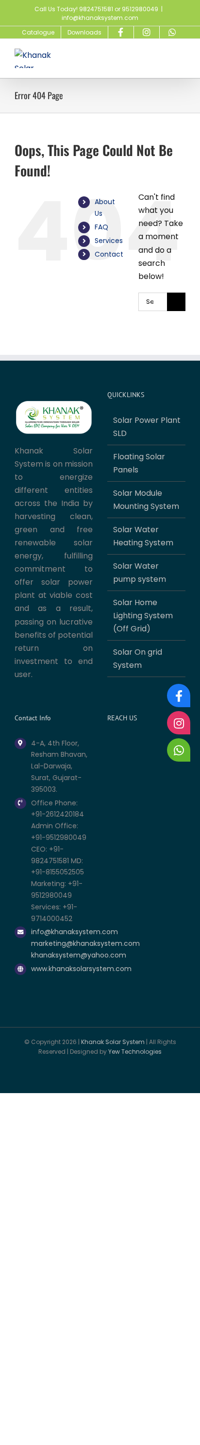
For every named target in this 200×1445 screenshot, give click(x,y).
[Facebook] (178, 695)
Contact (109, 254)
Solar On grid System (137, 658)
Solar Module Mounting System (146, 499)
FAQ (101, 227)
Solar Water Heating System (143, 536)
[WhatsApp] (178, 750)
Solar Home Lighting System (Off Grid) (143, 615)
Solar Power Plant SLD (147, 427)
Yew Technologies (135, 1051)
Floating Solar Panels (139, 463)
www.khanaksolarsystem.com (62, 969)
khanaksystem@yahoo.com (62, 955)
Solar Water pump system (139, 572)
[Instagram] (178, 722)
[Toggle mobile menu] (181, 56)
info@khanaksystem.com (100, 18)
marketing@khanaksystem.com (62, 943)
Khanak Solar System (113, 1042)
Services (109, 240)
